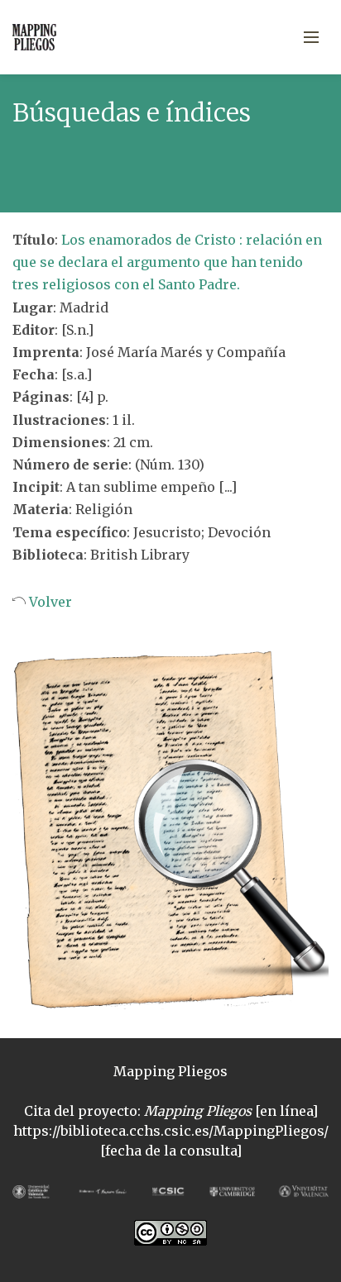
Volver (49, 601)
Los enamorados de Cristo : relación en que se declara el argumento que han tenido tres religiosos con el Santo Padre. (167, 262)
